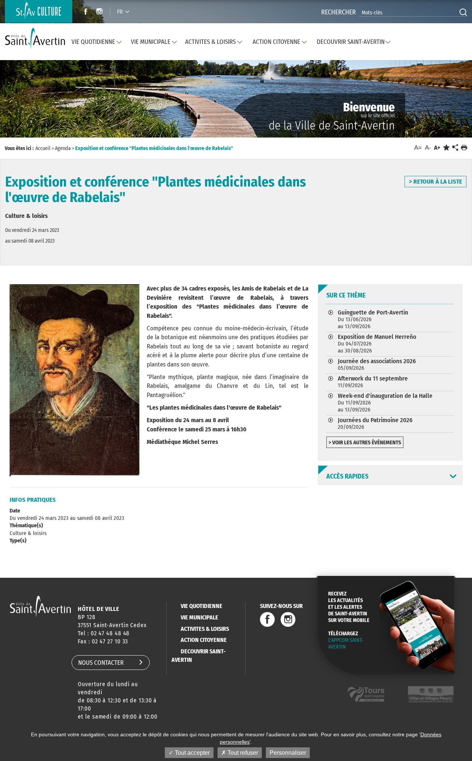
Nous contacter (101, 663)
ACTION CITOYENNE (204, 639)
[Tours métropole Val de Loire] (366, 694)
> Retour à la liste (435, 181)
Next (434, 106)
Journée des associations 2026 (377, 364)
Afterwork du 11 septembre (373, 382)
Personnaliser (288, 753)
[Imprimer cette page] (464, 147)
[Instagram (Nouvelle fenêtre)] (100, 12)
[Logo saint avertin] (40, 606)
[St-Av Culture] (38, 11)
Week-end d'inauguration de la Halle (385, 402)
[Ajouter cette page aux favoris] (446, 147)
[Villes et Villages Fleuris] (431, 694)
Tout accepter (191, 753)
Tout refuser (242, 753)
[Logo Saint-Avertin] (35, 39)
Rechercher (338, 12)
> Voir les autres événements (365, 442)
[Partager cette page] (455, 147)
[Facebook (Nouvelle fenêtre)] (83, 12)
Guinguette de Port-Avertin (373, 319)
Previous (36, 106)
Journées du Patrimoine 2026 (375, 423)
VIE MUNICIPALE (199, 617)
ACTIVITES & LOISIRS (205, 628)
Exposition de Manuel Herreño (377, 343)
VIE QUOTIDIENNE (201, 605)
